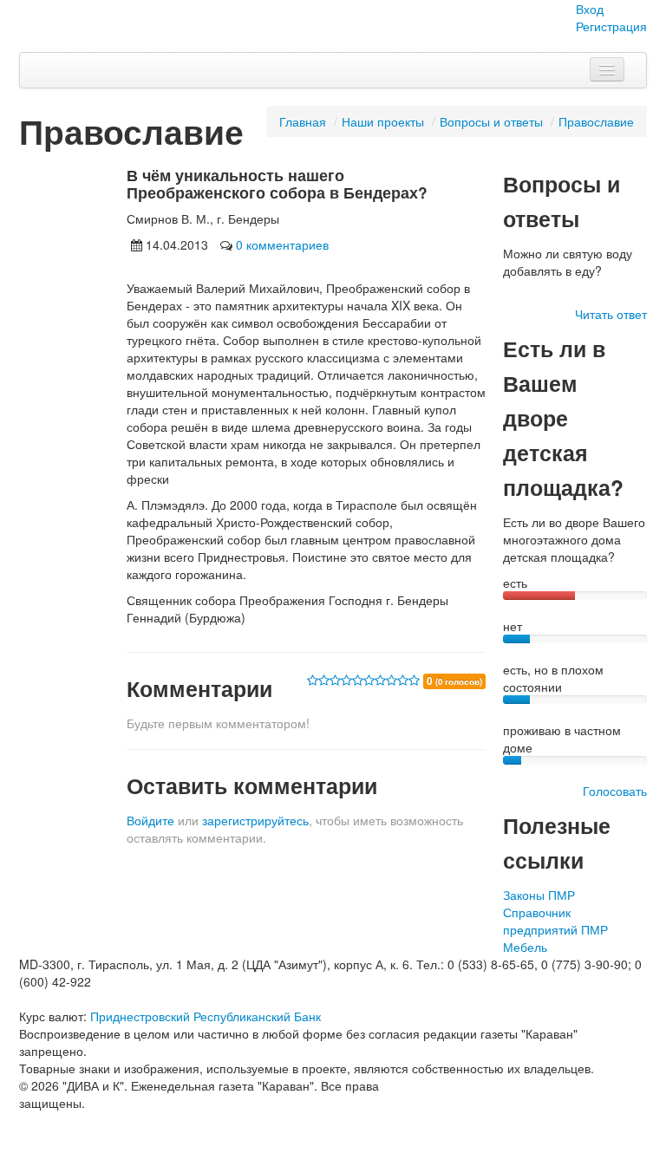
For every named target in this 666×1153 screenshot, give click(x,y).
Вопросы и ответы (491, 121)
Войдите (150, 820)
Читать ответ (611, 313)
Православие (596, 121)
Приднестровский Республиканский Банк (205, 1016)
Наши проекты (383, 121)
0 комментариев (282, 244)
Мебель (525, 946)
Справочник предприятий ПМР (555, 920)
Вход (590, 8)
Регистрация (611, 26)
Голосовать (615, 790)
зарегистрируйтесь (255, 820)
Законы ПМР (539, 894)
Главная (302, 121)
